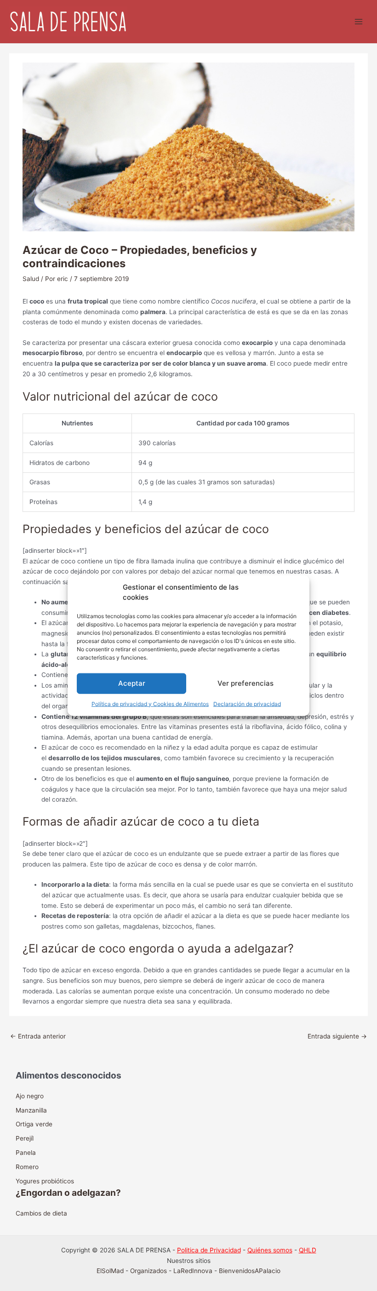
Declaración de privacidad (247, 703)
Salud (31, 278)
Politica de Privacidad (209, 1250)
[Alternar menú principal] (358, 21)
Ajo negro (30, 1096)
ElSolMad (110, 1270)
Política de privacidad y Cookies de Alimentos (150, 703)
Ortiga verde (34, 1124)
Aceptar (131, 683)
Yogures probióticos (45, 1181)
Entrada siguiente (337, 1036)
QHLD (307, 1250)
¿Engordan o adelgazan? (68, 1192)
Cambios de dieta (41, 1213)
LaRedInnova (192, 1270)
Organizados (148, 1270)
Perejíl (25, 1138)
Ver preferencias (245, 683)
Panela (26, 1152)
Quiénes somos (269, 1250)
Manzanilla (31, 1110)
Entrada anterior (38, 1036)
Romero (27, 1167)
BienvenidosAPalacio (249, 1270)
